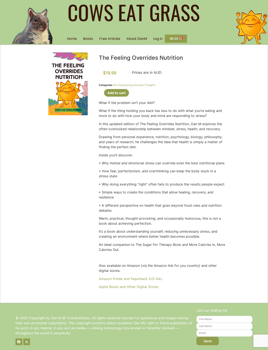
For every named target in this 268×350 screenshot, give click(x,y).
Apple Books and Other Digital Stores (128, 287)
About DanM (136, 38)
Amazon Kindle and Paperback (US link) (130, 279)
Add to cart (116, 93)
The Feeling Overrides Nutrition (141, 57)
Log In (158, 38)
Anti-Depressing (122, 85)
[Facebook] (18, 341)
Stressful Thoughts (144, 85)
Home (72, 38)
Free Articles (109, 38)
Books (88, 38)
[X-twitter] (26, 341)
